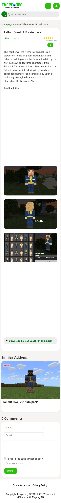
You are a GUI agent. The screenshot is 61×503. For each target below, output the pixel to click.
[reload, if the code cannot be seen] (23, 458)
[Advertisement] (30, 126)
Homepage (6, 24)
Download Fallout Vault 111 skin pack (30, 340)
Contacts (17, 485)
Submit (11, 471)
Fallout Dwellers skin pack (20, 402)
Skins (17, 24)
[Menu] (48, 6)
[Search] (4, 14)
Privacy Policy (40, 485)
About (27, 485)
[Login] (56, 6)
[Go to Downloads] (50, 45)
